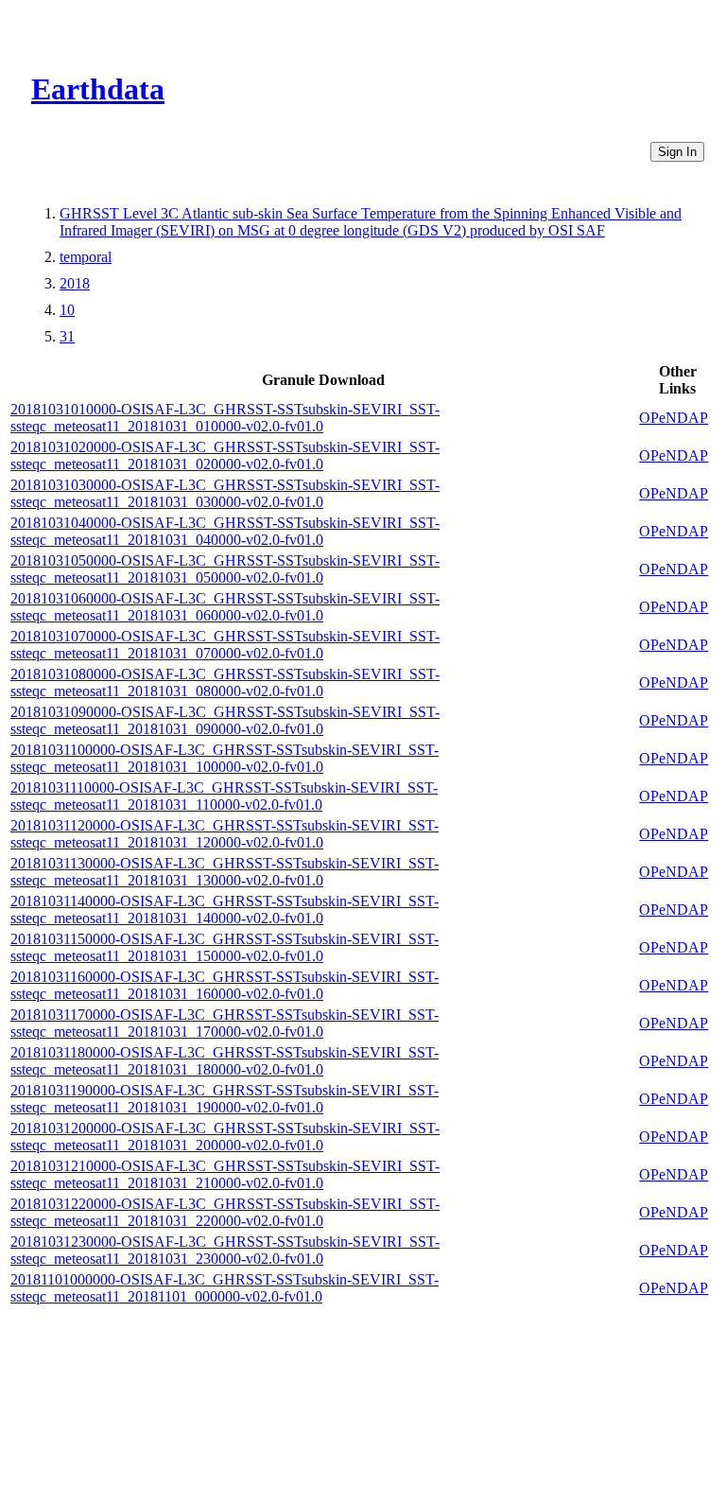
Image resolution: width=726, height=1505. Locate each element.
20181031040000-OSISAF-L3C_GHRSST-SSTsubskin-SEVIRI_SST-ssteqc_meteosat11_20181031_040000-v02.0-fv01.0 (225, 531)
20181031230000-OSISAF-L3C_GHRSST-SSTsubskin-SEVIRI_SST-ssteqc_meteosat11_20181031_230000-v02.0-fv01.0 (225, 1250)
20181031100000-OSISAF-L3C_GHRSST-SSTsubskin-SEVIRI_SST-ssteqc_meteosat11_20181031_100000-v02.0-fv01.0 (224, 758)
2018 (75, 283)
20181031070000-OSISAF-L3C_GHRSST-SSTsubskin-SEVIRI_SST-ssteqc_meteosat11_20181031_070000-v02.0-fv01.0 (225, 644)
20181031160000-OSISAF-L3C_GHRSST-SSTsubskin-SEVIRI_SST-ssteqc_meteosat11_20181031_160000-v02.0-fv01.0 (224, 985)
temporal (86, 257)
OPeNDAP (673, 418)
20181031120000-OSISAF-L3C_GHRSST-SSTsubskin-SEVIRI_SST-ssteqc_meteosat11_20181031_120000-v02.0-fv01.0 (224, 833)
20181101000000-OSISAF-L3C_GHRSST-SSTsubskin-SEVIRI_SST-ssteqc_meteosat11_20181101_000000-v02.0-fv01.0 (224, 1287)
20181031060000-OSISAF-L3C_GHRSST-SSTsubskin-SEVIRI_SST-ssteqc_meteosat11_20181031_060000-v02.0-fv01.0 (225, 606)
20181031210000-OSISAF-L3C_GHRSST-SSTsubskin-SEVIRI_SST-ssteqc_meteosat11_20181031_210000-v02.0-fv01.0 (225, 1174)
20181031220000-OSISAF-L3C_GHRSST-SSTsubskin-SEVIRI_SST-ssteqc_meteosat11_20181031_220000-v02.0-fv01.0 (225, 1212)
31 (67, 336)
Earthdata (97, 89)
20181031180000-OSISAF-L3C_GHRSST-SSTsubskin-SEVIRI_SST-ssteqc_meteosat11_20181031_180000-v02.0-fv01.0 (224, 1060)
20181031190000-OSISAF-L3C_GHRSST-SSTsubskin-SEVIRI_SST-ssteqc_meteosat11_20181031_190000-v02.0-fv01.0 (224, 1098)
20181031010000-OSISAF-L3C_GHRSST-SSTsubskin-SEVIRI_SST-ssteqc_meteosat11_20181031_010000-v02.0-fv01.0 (225, 417)
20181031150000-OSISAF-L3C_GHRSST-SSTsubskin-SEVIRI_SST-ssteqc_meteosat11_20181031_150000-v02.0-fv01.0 (224, 947)
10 (67, 310)
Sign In (677, 152)
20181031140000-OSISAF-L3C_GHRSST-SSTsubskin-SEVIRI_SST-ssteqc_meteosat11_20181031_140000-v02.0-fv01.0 (224, 909)
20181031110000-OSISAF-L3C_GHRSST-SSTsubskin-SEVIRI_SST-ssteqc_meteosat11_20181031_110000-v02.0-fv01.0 (224, 796)
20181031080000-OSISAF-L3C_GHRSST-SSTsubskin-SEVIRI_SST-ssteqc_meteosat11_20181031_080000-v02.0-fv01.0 (225, 682)
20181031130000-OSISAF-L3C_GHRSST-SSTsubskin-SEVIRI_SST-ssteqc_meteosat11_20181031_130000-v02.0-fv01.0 (224, 871)
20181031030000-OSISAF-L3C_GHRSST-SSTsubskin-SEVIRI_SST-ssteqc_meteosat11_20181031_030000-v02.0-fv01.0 (225, 493)
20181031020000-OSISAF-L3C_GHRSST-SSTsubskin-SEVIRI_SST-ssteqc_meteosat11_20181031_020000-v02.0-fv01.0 (225, 455)
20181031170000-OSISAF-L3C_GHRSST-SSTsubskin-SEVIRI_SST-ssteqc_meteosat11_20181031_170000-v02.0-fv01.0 (224, 1023)
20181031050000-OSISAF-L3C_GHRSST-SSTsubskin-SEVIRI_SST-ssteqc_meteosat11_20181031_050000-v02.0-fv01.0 (225, 569)
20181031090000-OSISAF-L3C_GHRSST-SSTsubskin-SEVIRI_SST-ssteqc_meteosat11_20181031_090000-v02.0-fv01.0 (225, 720)
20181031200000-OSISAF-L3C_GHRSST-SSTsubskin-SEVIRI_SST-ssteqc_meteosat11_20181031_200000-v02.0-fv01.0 (225, 1136)
